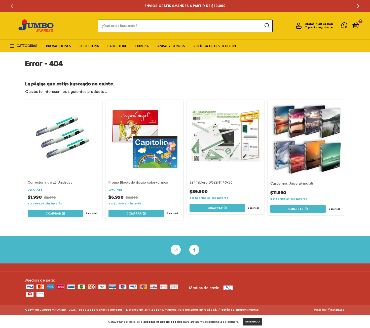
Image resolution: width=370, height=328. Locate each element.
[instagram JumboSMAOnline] (176, 250)
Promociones (58, 46)
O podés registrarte (319, 27)
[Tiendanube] (329, 310)
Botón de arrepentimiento (240, 309)
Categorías (27, 46)
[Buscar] (267, 25)
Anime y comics (171, 46)
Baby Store (117, 46)
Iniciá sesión (324, 24)
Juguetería (89, 46)
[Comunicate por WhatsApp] (344, 26)
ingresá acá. (208, 309)
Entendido (252, 321)
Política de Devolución (215, 46)
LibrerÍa (142, 46)
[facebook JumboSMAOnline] (194, 250)
